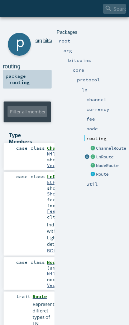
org (38, 40)
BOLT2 (54, 250)
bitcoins (51, 40)
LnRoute (105, 156)
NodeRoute (107, 165)
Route (102, 174)
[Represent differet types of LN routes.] (93, 174)
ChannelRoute (111, 148)
